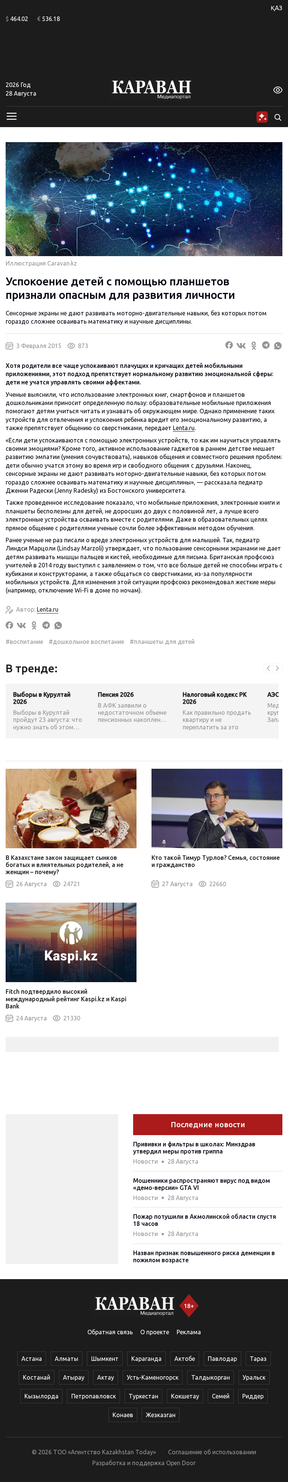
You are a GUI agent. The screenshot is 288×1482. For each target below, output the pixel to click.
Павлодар (222, 1358)
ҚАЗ (276, 7)
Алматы (66, 1358)
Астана (31, 1358)
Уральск (254, 1377)
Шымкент (104, 1358)
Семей (221, 1396)
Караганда (146, 1358)
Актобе (184, 1358)
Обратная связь (110, 1332)
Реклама (189, 1332)
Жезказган (161, 1415)
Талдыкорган (210, 1377)
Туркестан (143, 1396)
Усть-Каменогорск (152, 1377)
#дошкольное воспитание (86, 641)
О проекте (154, 1332)
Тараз (258, 1358)
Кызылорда (41, 1396)
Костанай (36, 1377)
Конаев (122, 1415)
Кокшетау (185, 1396)
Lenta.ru (184, 427)
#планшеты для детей (162, 641)
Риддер (253, 1396)
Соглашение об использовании (212, 1452)
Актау (105, 1377)
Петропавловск (93, 1396)
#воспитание (24, 641)
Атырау (73, 1377)
